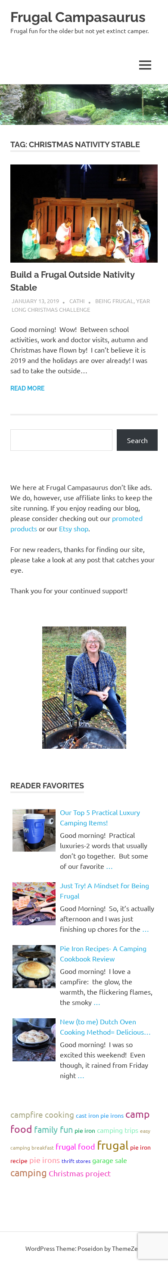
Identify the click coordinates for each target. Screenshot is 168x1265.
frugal (112, 1145)
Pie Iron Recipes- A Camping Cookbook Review (103, 953)
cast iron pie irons (100, 1115)
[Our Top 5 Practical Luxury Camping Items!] (34, 830)
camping (28, 1172)
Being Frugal (114, 300)
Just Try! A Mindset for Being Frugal (104, 890)
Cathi (77, 300)
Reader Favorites (47, 785)
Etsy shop (73, 528)
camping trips (117, 1129)
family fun (53, 1129)
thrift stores (76, 1160)
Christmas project (80, 1173)
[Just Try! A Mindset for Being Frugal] (34, 903)
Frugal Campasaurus (78, 17)
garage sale (109, 1160)
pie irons (44, 1159)
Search (137, 440)
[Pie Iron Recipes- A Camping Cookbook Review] (34, 966)
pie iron (85, 1130)
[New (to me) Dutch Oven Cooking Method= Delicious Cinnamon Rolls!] (34, 1039)
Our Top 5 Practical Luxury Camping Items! (100, 817)
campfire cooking (42, 1114)
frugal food (75, 1146)
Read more (27, 388)
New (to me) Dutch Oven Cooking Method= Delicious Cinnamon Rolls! (102, 1027)
